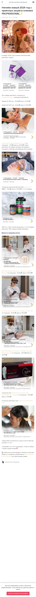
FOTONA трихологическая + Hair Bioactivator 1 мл (17, 311)
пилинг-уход (27, 187)
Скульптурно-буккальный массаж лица (14, 143)
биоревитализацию (8, 97)
